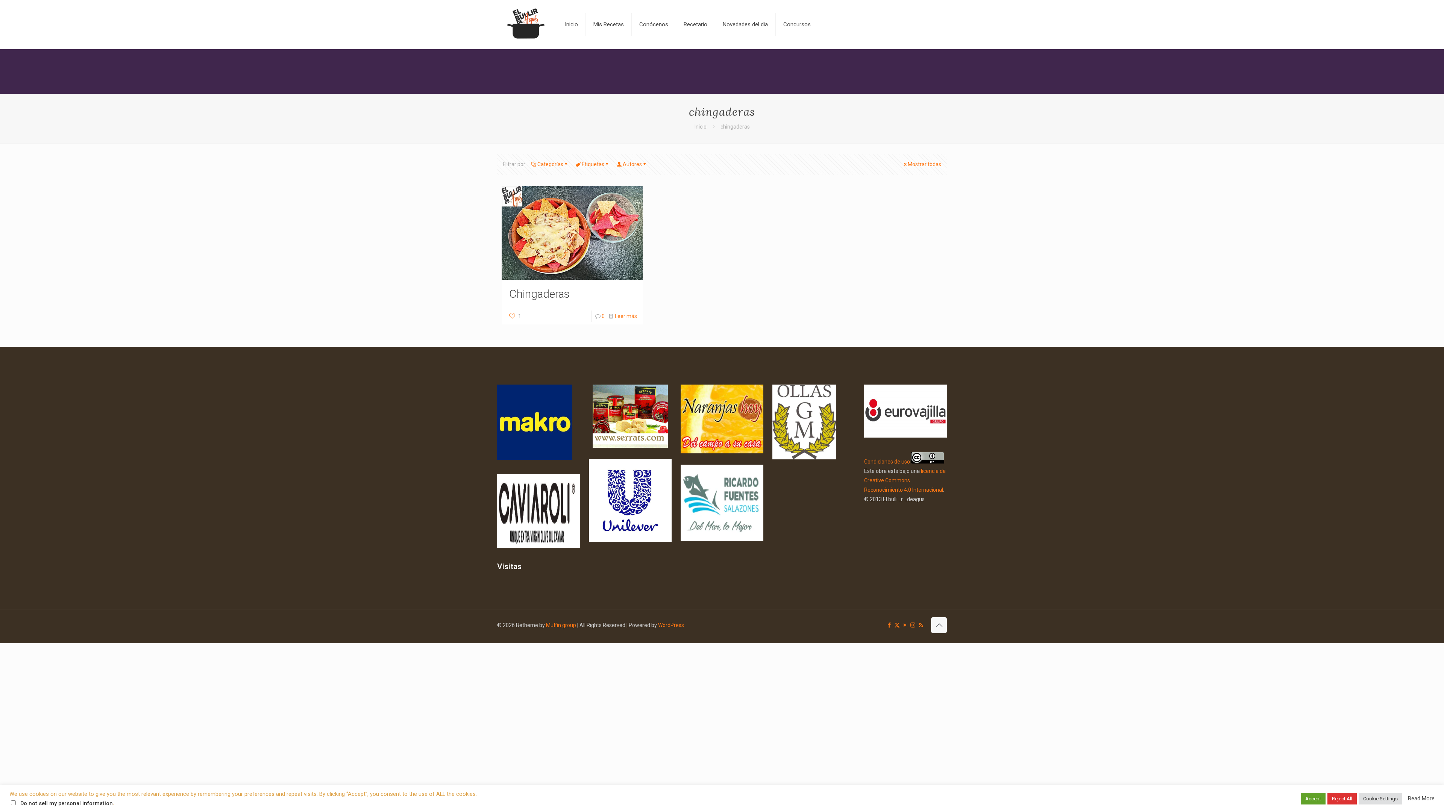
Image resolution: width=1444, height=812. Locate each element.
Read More (1421, 798)
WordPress (671, 625)
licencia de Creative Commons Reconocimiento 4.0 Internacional (905, 480)
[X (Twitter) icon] (897, 625)
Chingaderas (539, 293)
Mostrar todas (924, 164)
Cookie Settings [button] (1380, 798)
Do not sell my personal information (66, 803)
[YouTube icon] (905, 625)
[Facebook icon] (889, 625)
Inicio (701, 127)
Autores (632, 164)
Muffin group (561, 625)
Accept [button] (1313, 798)
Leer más (626, 316)
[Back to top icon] (939, 625)
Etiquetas (593, 164)
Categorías (550, 164)
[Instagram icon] (913, 625)
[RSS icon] (921, 625)
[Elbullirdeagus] (525, 24)
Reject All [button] (1342, 798)
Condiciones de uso (887, 462)
